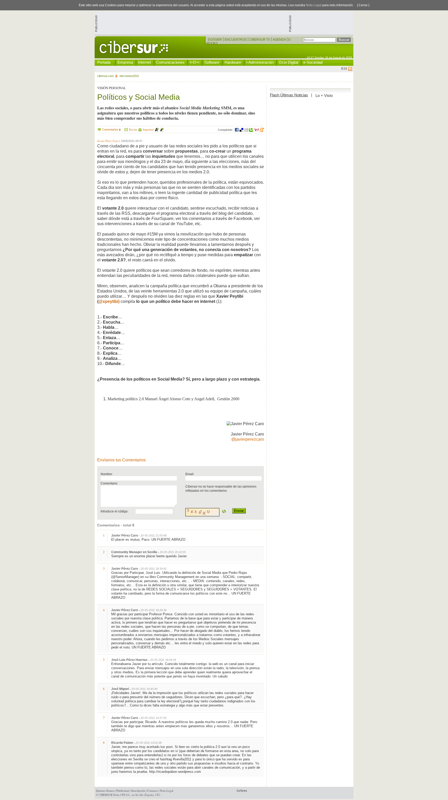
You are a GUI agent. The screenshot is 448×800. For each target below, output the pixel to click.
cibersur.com (105, 75)
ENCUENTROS (236, 39)
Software (211, 62)
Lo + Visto (324, 95)
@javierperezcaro (247, 439)
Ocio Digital (288, 62)
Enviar (133, 129)
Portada (103, 62)
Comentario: (109, 483)
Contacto (152, 790)
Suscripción (138, 790)
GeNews (242, 791)
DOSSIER (215, 39)
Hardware (233, 62)
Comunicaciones (170, 62)
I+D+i (194, 62)
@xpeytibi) (109, 301)
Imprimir (148, 129)
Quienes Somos (105, 790)
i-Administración (260, 62)
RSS (344, 68)
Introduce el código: (114, 511)
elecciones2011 (129, 75)
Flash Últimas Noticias (289, 95)
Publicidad (122, 790)
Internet (144, 62)
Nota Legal (313, 5)
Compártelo (225, 129)
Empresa (125, 62)
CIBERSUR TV (260, 39)
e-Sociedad (313, 62)
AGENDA (279, 39)
